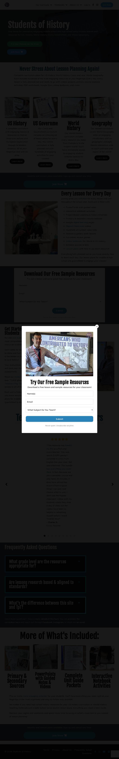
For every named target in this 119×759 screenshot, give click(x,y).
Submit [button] (59, 419)
